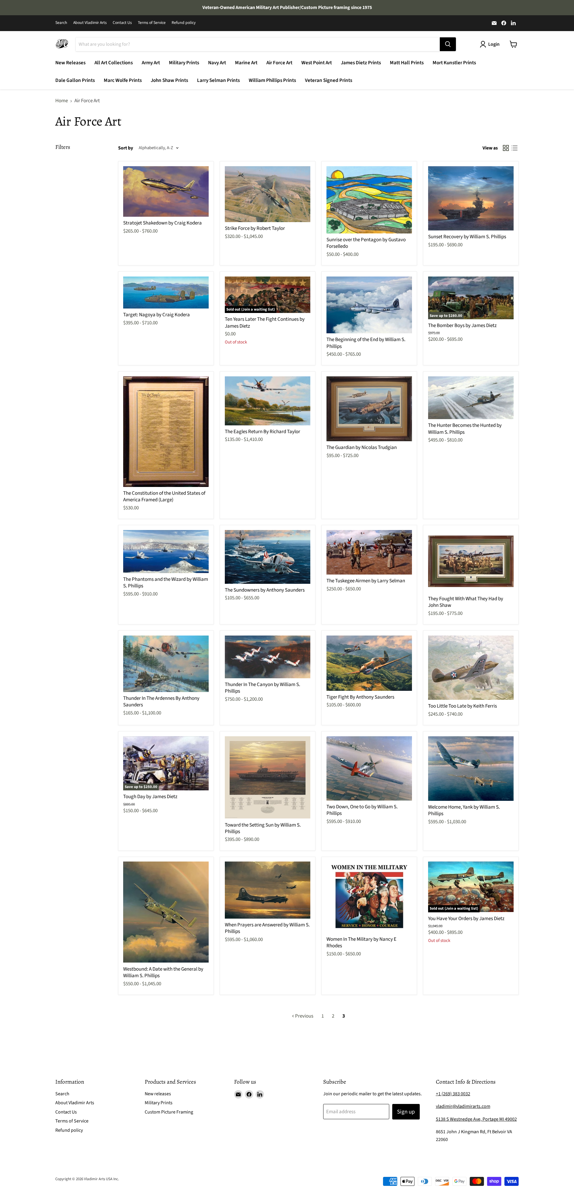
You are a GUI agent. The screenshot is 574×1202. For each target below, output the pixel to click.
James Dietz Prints (361, 62)
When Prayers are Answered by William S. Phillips (267, 928)
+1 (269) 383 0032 (453, 1093)
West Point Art (316, 62)
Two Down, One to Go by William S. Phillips (362, 810)
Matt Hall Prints (407, 62)
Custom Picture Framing (169, 1112)
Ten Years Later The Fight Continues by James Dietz (265, 322)
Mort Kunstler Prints (454, 62)
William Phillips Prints (272, 80)
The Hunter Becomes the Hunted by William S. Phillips (465, 429)
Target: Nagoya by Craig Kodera (156, 314)
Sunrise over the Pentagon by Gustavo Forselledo (366, 243)
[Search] (448, 44)
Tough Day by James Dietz (150, 796)
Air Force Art (279, 62)
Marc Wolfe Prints (123, 80)
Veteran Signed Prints (328, 80)
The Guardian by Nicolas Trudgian (361, 447)
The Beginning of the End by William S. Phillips (365, 343)
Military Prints (184, 62)
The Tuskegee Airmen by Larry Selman (365, 580)
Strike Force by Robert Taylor (255, 228)
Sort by (125, 148)
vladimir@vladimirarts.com (463, 1106)
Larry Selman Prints (218, 80)
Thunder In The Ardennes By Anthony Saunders (161, 701)
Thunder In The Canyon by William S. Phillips (262, 688)
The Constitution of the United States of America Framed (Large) (164, 496)
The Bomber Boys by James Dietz (462, 325)
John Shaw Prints (169, 80)
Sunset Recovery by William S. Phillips (467, 236)
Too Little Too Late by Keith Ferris (462, 706)
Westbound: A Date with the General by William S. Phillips (163, 972)
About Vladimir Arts (90, 23)
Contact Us (122, 23)
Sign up (406, 1112)
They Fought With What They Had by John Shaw (465, 602)
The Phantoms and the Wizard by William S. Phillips (165, 582)
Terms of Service (152, 23)
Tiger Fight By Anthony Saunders (360, 697)
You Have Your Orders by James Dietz (466, 918)
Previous (303, 1016)
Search (61, 23)
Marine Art (246, 62)
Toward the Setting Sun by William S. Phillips (263, 828)
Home (61, 101)
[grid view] (506, 148)
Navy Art (217, 62)
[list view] (514, 148)
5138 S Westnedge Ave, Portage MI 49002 (476, 1119)
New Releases (70, 62)
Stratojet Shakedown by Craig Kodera (162, 223)
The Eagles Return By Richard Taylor (262, 431)
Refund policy (184, 23)
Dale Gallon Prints (75, 80)
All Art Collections (113, 62)
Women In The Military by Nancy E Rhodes (361, 942)
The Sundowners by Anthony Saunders (265, 590)
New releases (158, 1093)
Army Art (151, 62)
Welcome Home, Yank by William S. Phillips (464, 810)
